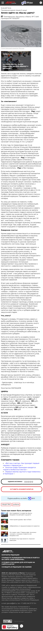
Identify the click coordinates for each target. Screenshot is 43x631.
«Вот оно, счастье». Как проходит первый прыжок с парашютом (21, 464)
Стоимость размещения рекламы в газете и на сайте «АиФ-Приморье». (21, 558)
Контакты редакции (10, 555)
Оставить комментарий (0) (21, 489)
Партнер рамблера (19, 621)
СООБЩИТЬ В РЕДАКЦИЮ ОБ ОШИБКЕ (17, 567)
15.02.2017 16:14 (6, 8)
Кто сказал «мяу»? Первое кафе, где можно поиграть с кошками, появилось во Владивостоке (23, 534)
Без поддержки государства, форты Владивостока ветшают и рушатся (21, 514)
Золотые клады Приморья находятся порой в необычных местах (19, 469)
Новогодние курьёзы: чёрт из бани (20, 519)
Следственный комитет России (12, 48)
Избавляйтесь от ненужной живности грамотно (25, 526)
